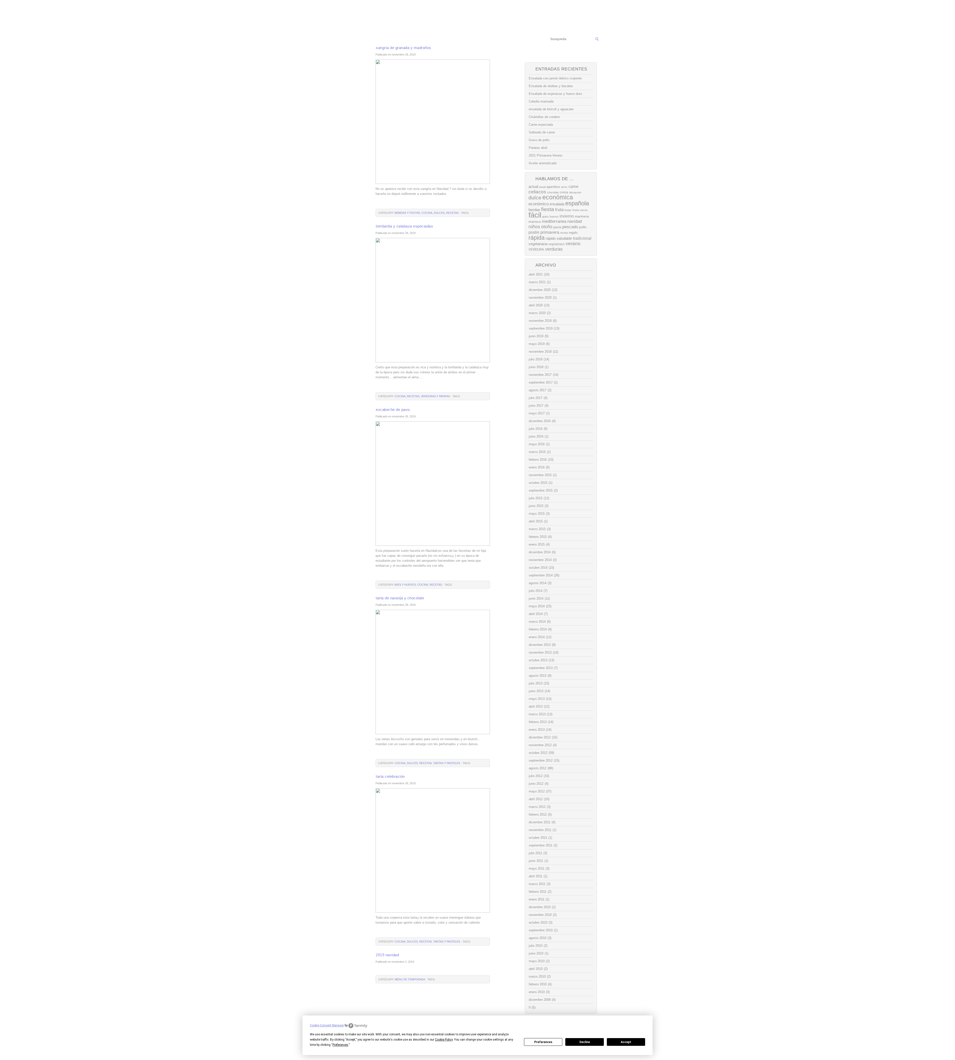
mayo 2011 (536, 868)
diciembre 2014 (540, 552)
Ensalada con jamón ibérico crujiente (555, 78)
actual (533, 186)
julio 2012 (535, 776)
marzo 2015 (537, 529)
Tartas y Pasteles (446, 763)
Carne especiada (541, 124)
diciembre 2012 (540, 737)
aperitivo (553, 187)
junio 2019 (536, 336)
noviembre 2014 (540, 560)
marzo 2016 (537, 452)
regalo (573, 232)
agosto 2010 (537, 938)
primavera (549, 232)
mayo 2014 (537, 606)
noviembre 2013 (540, 652)
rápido (551, 238)
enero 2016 (537, 467)
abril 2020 (536, 305)
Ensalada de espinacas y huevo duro (555, 94)
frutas (568, 210)
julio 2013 (535, 683)
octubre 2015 (538, 483)
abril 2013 (536, 706)
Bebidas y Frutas (407, 212)
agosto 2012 (537, 768)
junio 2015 (536, 506)
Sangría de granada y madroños (403, 48)
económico (538, 203)
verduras (554, 249)
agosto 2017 (537, 390)
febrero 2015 (538, 537)
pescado (570, 226)
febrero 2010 (538, 984)
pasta (557, 227)
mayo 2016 (537, 444)
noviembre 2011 (540, 830)
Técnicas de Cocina (427, 39)
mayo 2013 (537, 699)
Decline (584, 1042)
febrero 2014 (538, 629)
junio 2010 (536, 953)
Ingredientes (459, 39)
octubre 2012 (538, 753)
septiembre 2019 (541, 328)
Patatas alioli (538, 148)
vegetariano (556, 244)
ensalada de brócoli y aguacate (551, 109)
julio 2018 (535, 359)
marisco (534, 221)
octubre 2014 (538, 567)
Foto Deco (502, 39)
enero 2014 (537, 637)
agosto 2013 (537, 675)
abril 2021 (536, 274)
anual (542, 186)
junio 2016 (536, 436)
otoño (546, 226)
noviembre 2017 (540, 375)
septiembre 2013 (541, 668)
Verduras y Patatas (435, 396)
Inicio (361, 39)
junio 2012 (536, 783)
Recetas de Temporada (389, 39)
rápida (536, 237)
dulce (534, 197)
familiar (534, 210)
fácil (534, 215)
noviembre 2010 (540, 915)
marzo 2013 (537, 714)
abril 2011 (535, 876)
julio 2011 (535, 853)
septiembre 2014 (541, 575)
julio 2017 (535, 398)
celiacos (537, 191)
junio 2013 (536, 691)
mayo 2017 (537, 413)
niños (534, 226)
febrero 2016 (538, 459)
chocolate (553, 192)
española (577, 203)
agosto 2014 (537, 583)
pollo (582, 227)
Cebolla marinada (541, 101)
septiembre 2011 (540, 845)
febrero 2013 (538, 722)
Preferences (543, 1042)
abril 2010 (536, 969)
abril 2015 (536, 521)
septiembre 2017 (541, 382)
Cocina (427, 212)
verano (573, 243)
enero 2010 (537, 992)
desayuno (575, 192)
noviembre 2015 (540, 475)
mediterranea (554, 221)
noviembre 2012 (540, 745)
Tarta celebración (390, 776)
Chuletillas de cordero (544, 117)
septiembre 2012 (541, 760)
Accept (626, 1042)
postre (533, 232)
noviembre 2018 (540, 351)
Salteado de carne (542, 132)
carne (573, 186)
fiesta (547, 209)
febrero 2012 (538, 814)
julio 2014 (535, 591)
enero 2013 (537, 729)
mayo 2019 (537, 344)
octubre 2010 (538, 922)
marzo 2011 (537, 884)
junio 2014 (536, 598)
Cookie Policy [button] (444, 1039)
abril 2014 (536, 614)
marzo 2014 (537, 621)
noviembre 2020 (540, 297)
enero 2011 (536, 899)
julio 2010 (535, 946)
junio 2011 (536, 861)
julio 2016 (535, 429)
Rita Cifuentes (477, 17)
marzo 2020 (537, 313)
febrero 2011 (537, 891)
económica (557, 197)
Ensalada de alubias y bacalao (551, 86)
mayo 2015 (537, 513)
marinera (582, 216)
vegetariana (537, 244)
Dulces (439, 212)
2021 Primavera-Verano (545, 155)
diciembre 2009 (540, 1000)
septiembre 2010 (541, 930)
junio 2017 (536, 405)
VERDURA (536, 249)
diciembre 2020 (540, 290)
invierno (567, 216)
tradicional (582, 238)
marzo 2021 (537, 282)
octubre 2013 (538, 660)
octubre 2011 (538, 837)
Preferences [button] (340, 1045)
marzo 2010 (537, 976)
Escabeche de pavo (393, 409)
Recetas (481, 39)
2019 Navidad (387, 955)
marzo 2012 (537, 807)
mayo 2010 (537, 961)
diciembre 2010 (540, 907)
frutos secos (580, 210)
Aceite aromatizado (543, 163)
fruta (559, 209)
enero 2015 (537, 544)
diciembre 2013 (540, 645)
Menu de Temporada (410, 979)
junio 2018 (536, 367)
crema (564, 192)
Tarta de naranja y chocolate (400, 598)
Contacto (523, 39)
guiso (545, 216)
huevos (554, 216)
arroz (564, 186)
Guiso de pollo (539, 140)
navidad (574, 221)
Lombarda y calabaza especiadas (404, 226)
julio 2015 (535, 498)
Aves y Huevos (405, 584)
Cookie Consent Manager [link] (327, 1025)
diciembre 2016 (540, 421)
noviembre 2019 (540, 321)
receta (564, 232)
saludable (564, 238)
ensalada (557, 204)
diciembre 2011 (539, 822)
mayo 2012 (537, 791)
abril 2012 (536, 799)
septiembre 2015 (541, 490)
